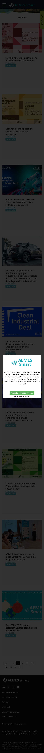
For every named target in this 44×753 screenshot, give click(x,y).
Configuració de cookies (22, 396)
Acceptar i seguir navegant (22, 393)
